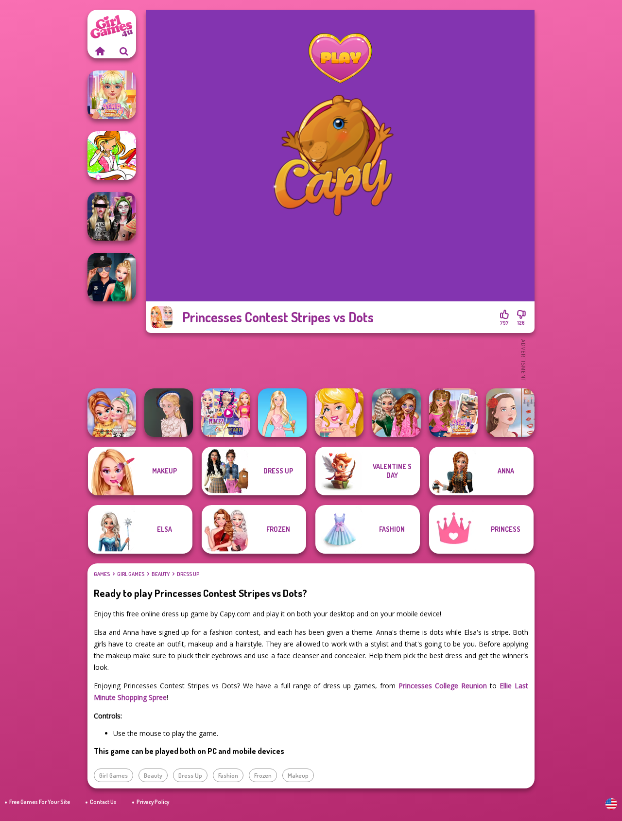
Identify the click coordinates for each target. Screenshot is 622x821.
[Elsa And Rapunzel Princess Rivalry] (225, 412)
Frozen (263, 775)
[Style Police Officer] (111, 277)
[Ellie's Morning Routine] (339, 412)
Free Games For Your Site (39, 801)
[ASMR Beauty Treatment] (111, 94)
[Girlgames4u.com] (99, 51)
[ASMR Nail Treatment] (453, 412)
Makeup (298, 775)
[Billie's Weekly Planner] (111, 216)
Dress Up (188, 574)
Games (102, 574)
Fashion (228, 775)
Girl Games (130, 574)
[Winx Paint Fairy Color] (111, 155)
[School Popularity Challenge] (396, 412)
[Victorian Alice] (168, 412)
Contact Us (103, 801)
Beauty (161, 574)
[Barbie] (282, 412)
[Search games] (124, 51)
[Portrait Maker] (510, 412)
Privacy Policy (153, 801)
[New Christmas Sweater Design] (111, 412)
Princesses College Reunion (442, 685)
